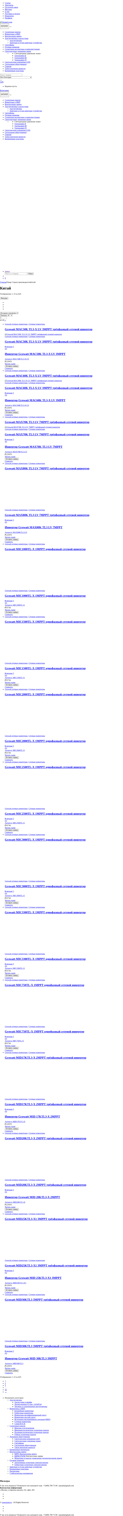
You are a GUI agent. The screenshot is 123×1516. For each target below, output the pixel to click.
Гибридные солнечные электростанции (30, 1465)
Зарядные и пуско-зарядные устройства (26, 43)
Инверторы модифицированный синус (30, 1415)
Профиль (8, 18)
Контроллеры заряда (13, 36)
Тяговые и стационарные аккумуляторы (30, 1406)
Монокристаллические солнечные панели (31, 1430)
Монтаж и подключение (24, 1428)
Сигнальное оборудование (16, 64)
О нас (7, 12)
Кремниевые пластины (14, 71)
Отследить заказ (11, 7)
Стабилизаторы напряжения (21, 1473)
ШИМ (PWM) (20, 1456)
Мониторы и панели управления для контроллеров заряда (38, 1458)
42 (6, 1390)
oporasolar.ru (7, 1502)
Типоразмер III (20, 58)
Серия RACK (19, 1424)
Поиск (30, 274)
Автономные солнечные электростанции (31, 1463)
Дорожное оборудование (20, 1437)
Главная (8, 66)
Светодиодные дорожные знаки (18, 51)
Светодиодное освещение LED (17, 62)
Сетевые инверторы (36, 324)
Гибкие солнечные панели (25, 1434)
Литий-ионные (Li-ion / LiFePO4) (28, 1404)
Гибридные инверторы (23, 1413)
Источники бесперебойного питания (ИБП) (32, 1419)
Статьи (8, 3)
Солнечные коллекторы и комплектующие (22, 49)
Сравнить (9, 368)
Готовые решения (12, 47)
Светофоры (9, 45)
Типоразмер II (20, 56)
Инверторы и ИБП (12, 34)
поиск (7, 271)
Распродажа (14, 1471)
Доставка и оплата (12, 14)
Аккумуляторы (16, 41)
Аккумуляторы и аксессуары (16, 38)
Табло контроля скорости (15, 69)
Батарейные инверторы (24, 1411)
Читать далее (10, 364)
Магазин (8, 9)
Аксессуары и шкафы (23, 1402)
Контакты (9, 5)
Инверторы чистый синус (25, 1417)
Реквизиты (9, 16)
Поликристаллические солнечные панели (31, 1432)
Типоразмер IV (20, 60)
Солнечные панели (13, 32)
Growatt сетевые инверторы (16, 324)
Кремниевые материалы (19, 1450)
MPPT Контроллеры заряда (25, 1454)
